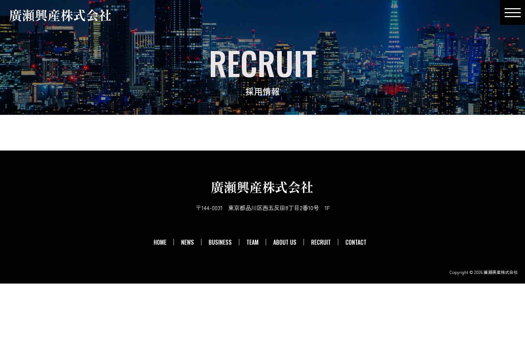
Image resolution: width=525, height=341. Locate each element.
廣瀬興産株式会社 (501, 272)
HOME (160, 242)
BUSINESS (220, 242)
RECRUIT (321, 242)
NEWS (187, 242)
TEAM (252, 242)
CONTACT (355, 242)
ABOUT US (284, 242)
